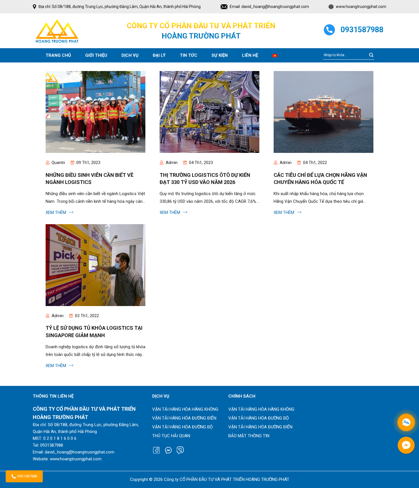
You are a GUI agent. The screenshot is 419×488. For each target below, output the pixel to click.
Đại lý (159, 55)
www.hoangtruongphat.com (361, 6)
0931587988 (27, 476)
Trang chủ (58, 55)
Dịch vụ (130, 55)
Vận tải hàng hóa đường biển (184, 418)
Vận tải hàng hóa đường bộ (182, 427)
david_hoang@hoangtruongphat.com (275, 6)
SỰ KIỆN (219, 55)
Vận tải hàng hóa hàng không (185, 409)
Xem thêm (56, 212)
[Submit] (371, 55)
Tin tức (188, 55)
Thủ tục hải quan (171, 435)
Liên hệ (250, 55)
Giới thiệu (96, 55)
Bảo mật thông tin (248, 435)
